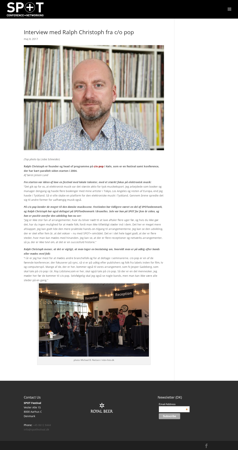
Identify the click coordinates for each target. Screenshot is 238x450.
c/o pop (99, 166)
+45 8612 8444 (42, 425)
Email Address (173, 404)
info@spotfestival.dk (36, 429)
